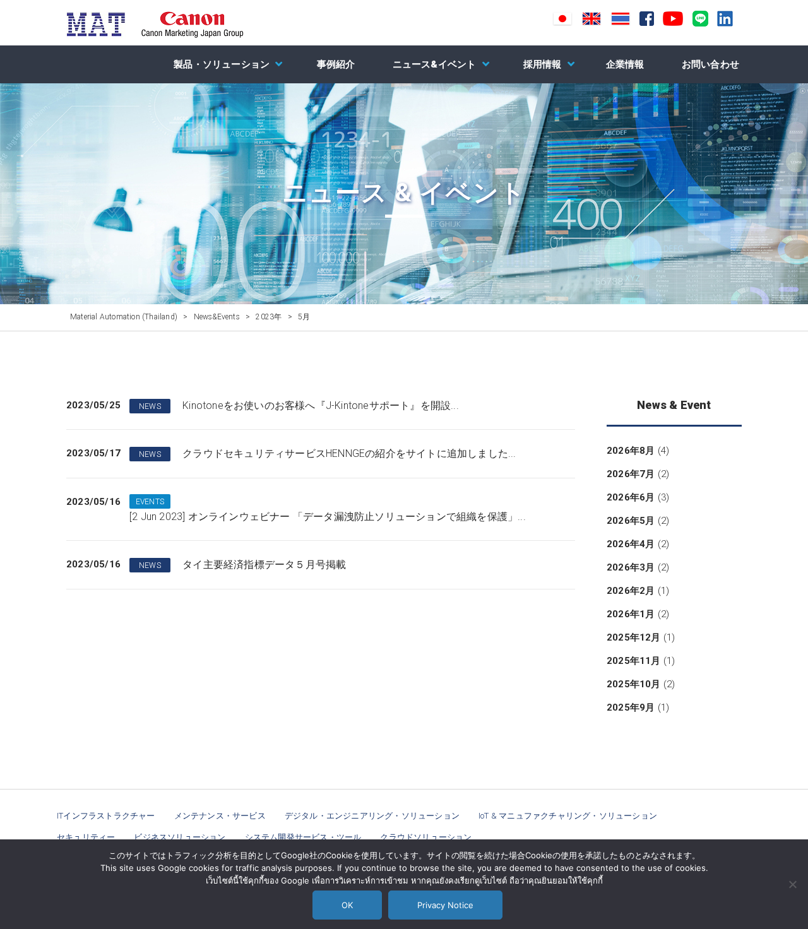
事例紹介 (336, 64)
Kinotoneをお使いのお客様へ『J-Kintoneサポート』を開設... (320, 405)
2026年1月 (631, 614)
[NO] (792, 884)
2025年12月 (634, 637)
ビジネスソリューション (179, 837)
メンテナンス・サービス (220, 815)
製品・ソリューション (222, 64)
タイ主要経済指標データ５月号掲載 (264, 565)
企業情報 (625, 64)
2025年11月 (634, 660)
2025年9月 (631, 707)
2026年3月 (631, 567)
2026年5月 (631, 520)
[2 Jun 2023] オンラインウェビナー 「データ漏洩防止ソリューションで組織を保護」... (327, 517)
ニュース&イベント (435, 64)
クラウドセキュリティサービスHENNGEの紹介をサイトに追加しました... (349, 453)
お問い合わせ (710, 64)
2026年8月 (631, 450)
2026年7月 (631, 474)
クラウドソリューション (426, 837)
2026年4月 (631, 544)
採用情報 (542, 64)
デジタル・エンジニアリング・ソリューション (372, 815)
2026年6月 (631, 497)
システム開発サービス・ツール (303, 837)
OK (347, 905)
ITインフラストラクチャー (106, 815)
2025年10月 (634, 684)
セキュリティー (86, 837)
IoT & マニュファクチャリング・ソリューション (567, 815)
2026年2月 (631, 590)
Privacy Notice (445, 905)
